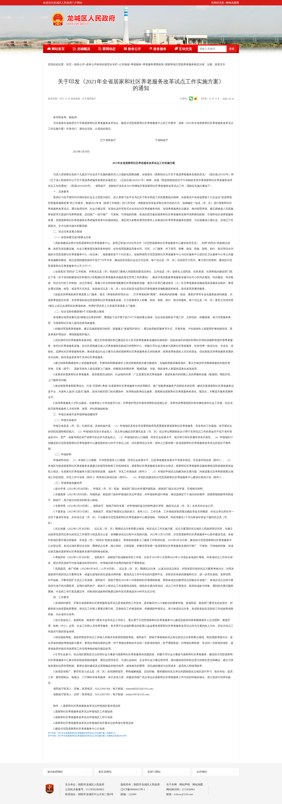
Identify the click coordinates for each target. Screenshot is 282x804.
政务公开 (134, 49)
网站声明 (184, 784)
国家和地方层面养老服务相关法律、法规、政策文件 (195, 64)
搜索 (231, 48)
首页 (68, 64)
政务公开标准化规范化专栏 (102, 64)
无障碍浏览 (217, 2)
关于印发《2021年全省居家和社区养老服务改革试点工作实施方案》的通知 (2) (81, 733)
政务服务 (159, 49)
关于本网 (171, 784)
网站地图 (197, 784)
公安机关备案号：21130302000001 (84, 789)
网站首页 (58, 49)
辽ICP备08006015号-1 (133, 789)
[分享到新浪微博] (195, 98)
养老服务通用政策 (153, 64)
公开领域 (124, 64)
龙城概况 (83, 49)
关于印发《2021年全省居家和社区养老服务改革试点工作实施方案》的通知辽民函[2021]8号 (87, 736)
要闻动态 (109, 49)
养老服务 (136, 64)
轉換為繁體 (232, 2)
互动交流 (185, 49)
